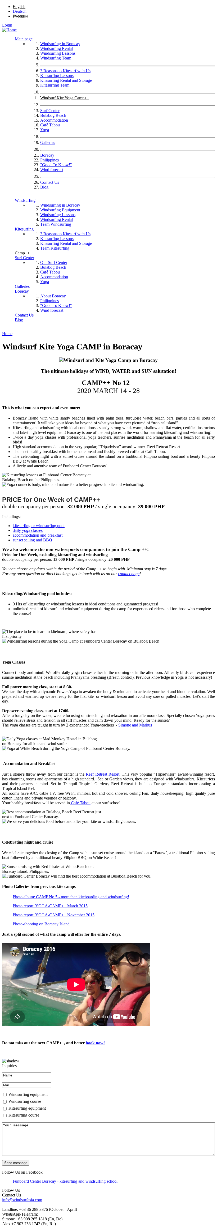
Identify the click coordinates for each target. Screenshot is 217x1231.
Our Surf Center (53, 262)
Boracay (47, 155)
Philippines (49, 160)
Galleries (47, 142)
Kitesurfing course (23, 1115)
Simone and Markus (135, 725)
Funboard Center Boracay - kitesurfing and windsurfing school (65, 1181)
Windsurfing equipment (28, 1094)
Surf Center (50, 110)
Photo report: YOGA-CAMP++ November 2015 (53, 915)
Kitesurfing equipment (27, 1108)
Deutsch (19, 11)
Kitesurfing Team (54, 85)
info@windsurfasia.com (22, 1200)
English (19, 6)
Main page (24, 39)
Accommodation (54, 120)
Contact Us (49, 182)
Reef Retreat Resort (102, 774)
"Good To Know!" (56, 165)
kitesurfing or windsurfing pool (39, 525)
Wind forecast (51, 169)
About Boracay (53, 296)
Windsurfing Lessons (57, 53)
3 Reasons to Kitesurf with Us (65, 71)
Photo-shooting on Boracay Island (41, 924)
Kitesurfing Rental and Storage (66, 80)
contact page (128, 573)
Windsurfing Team (55, 58)
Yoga (44, 129)
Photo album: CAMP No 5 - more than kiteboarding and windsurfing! (71, 897)
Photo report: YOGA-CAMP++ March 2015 (50, 906)
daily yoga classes (28, 530)
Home (7, 333)
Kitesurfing (24, 229)
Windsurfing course (24, 1101)
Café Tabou (50, 125)
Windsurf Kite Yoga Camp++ (64, 98)
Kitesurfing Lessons (57, 75)
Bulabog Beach (53, 115)
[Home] (9, 30)
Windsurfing (25, 200)
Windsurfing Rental (56, 48)
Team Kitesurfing (54, 248)
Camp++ (22, 253)
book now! (95, 1043)
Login (7, 25)
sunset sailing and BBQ (32, 540)
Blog (44, 187)
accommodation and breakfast (37, 535)
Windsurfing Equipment (60, 210)
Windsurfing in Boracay (60, 43)
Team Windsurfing (55, 224)
